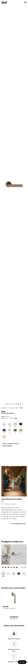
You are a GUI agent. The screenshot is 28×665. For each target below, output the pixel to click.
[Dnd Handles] (4, 2)
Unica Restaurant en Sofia (11, 499)
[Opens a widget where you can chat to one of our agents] (22, 662)
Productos (4, 408)
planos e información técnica (11, 443)
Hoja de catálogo (7, 445)
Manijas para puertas (13, 408)
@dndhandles (14, 618)
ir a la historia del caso (18, 523)
